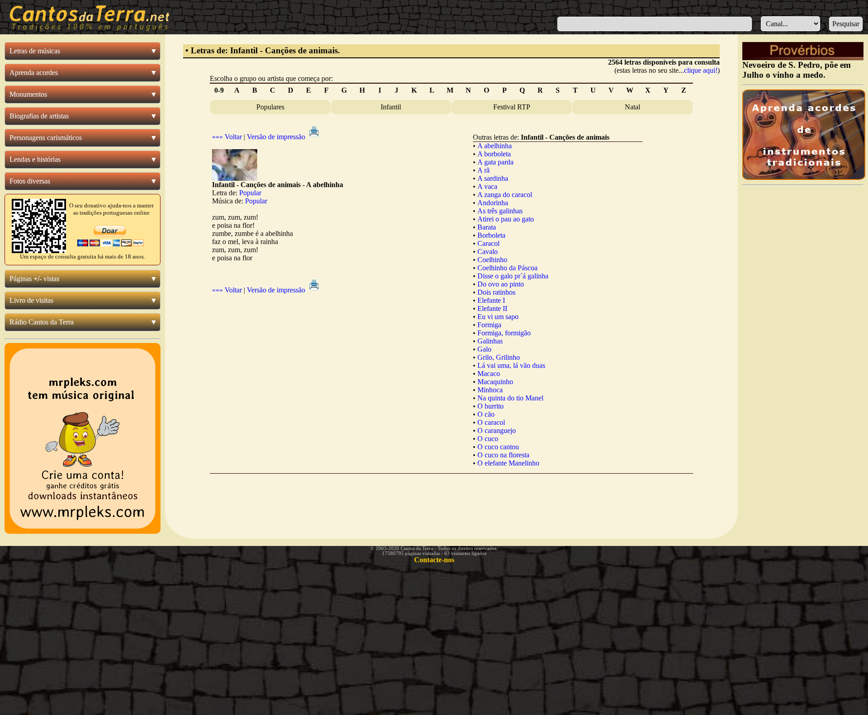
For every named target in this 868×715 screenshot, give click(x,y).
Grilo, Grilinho (498, 357)
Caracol (488, 243)
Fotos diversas (29, 181)
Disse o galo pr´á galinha (512, 276)
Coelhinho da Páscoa (507, 268)
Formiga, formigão (504, 333)
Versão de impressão (277, 137)
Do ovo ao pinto (500, 284)
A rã (483, 170)
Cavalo (487, 251)
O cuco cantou (498, 447)
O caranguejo (496, 430)
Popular (250, 193)
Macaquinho (495, 382)
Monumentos (28, 94)
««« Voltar (227, 137)
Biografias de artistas (39, 116)
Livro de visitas (31, 300)
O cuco (487, 438)
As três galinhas (500, 211)
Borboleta (491, 235)
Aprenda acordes (33, 72)
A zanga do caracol (504, 194)
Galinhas (490, 341)
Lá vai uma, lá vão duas (511, 365)
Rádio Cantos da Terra (41, 322)
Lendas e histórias (35, 159)
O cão (486, 414)
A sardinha (492, 178)
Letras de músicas (34, 51)
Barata (486, 227)
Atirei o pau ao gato (505, 219)
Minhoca (490, 390)
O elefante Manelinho (508, 463)
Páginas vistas (34, 278)
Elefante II (492, 308)
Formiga (489, 325)
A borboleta (494, 154)
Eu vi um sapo (498, 316)
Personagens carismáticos (45, 137)
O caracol (491, 422)
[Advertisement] (451, 499)
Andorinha (492, 203)
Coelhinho (492, 259)
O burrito (490, 406)
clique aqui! (700, 70)
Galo (484, 349)
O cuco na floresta (503, 455)
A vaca (487, 186)
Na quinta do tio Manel (510, 398)
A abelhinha (494, 146)
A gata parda (495, 162)
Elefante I (491, 300)
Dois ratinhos (496, 292)
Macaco (488, 373)
